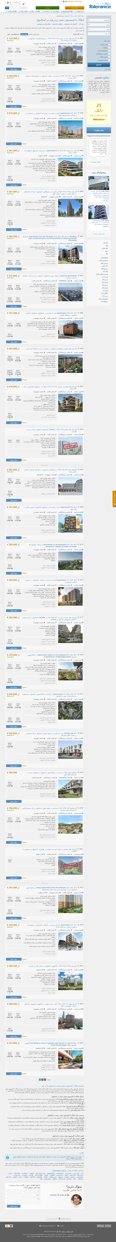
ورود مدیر (108, 1225)
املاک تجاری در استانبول (43, 24)
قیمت (8, 34)
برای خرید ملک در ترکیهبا (99, 113)
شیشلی (31, 1173)
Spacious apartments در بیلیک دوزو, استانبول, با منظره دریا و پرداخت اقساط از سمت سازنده (50, 277)
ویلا (107, 245)
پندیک (20, 1177)
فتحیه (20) (105, 282)
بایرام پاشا (80, 1175)
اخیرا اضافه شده (15, 34)
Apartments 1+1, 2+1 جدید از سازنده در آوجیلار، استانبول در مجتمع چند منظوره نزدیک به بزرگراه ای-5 (52, 926)
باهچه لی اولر (39, 1175)
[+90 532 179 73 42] (66, 1)
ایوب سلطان (52, 1177)
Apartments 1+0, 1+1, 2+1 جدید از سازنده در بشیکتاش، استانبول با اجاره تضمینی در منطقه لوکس (51, 314)
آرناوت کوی (59, 1175)
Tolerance (60, 1234)
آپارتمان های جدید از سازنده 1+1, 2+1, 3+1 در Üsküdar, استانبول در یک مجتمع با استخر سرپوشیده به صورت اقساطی (50, 618)
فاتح (41, 1179)
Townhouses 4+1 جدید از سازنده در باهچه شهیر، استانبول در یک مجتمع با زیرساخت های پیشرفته (51, 734)
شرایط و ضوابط (82, 1234)
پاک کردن (107, 69)
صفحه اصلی (81, 16)
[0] (23, 4)
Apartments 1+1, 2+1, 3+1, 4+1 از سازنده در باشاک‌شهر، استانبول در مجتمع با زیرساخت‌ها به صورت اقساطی (49, 695)
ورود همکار (100, 1225)
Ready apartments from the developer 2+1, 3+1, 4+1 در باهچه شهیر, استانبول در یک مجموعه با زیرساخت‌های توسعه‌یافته (51, 888)
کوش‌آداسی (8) (103, 299)
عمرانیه (73, 1177)
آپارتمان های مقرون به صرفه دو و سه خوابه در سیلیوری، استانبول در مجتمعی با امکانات (50, 850)
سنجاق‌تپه (25, 1173)
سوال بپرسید (74, 8)
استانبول (67, 16)
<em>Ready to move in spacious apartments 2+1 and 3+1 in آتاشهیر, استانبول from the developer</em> (51, 1044)
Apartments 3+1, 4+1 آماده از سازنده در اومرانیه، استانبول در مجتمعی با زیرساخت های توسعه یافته (51, 114)
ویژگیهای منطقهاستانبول (59, 1170)
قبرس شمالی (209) (102, 274)
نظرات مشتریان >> (95, 162)
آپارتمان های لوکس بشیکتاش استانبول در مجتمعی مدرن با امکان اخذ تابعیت (51, 349)
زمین (106, 251)
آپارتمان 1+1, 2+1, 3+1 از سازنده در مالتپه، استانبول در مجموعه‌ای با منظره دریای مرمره (51, 77)
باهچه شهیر (80, 1177)
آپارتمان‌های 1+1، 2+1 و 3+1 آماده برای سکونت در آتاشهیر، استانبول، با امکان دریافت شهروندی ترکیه (50, 1005)
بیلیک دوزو (68, 1173)
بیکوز (74, 1179)
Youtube (61, 1226)
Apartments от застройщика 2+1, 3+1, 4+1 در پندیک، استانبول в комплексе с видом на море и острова (53, 545)
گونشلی (52, 1175)
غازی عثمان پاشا (40, 1173)
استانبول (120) (103, 260)
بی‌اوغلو (60, 1177)
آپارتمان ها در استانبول (70, 24)
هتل (107, 254)
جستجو (98, 64)
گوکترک (69, 1179)
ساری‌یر (10, 1173)
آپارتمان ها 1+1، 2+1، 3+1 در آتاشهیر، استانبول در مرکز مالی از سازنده (53, 966)
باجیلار (66, 1175)
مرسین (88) (104, 263)
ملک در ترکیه (73, 16)
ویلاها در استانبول (57, 24)
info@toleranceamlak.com (48, 1226)
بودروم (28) (104, 269)
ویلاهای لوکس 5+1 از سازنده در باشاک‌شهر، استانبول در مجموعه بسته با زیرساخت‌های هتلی (52, 773)
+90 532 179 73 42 (74, 1)
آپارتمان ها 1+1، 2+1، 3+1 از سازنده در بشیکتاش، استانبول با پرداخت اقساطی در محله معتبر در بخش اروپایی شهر (50, 193)
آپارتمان (105, 243)
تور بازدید (47, 8)
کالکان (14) (104, 293)
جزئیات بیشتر (13, 69)
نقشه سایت (90, 1234)
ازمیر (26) (105, 280)
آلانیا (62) (105, 266)
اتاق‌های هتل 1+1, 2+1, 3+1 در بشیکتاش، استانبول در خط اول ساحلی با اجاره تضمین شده (50, 471)
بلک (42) (105, 271)
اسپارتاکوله (62, 1179)
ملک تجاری (105, 248)
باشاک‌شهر (17, 1173)
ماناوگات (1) (104, 301)
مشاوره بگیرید (13, 1206)
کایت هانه (72, 1175)
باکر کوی (8, 1177)
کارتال (45, 1177)
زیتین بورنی (17, 1175)
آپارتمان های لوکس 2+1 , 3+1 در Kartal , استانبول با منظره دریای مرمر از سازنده (51, 430)
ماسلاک (55, 1179)
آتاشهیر (15, 1177)
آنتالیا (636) (104, 258)
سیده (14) (105, 285)
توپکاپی (67, 1177)
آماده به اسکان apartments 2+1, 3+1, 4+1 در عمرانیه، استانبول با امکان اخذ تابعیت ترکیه (50, 151)
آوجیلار (46, 1175)
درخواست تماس (114, 497)
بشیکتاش (80, 1179)
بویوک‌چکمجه (60, 1173)
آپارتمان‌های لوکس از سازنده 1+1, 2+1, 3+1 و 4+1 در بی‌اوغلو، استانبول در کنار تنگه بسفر (50, 387)
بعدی (101, 153)
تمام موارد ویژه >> (98, 234)
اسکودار (26, 1177)
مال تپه (31, 1175)
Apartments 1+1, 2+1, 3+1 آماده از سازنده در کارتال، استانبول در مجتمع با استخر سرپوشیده (51, 581)
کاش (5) (105, 290)
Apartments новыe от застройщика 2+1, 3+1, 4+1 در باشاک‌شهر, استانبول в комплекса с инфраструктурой (52, 656)
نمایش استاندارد (65, 1218)
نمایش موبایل (52, 1218)
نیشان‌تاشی (47, 1179)
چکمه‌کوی (39, 1177)
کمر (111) (105, 277)
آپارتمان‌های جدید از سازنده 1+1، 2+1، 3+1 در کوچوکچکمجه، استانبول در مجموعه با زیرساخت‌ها (52, 39)
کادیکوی (32, 1177)
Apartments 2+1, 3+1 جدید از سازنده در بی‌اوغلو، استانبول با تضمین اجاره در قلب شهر (50, 508)
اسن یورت (76, 1173)
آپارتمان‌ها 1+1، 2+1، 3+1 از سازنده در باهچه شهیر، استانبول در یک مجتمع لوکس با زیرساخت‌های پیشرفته (49, 809)
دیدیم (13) (105, 296)
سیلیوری (24, 1175)
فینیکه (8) (105, 288)
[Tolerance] (100, 5)
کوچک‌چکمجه (50, 1173)
